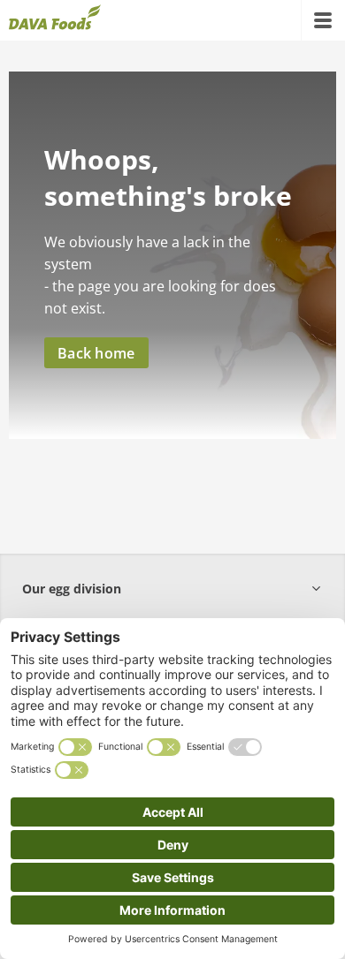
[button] (172, 588)
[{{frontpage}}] (55, 20)
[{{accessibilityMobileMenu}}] (323, 20)
